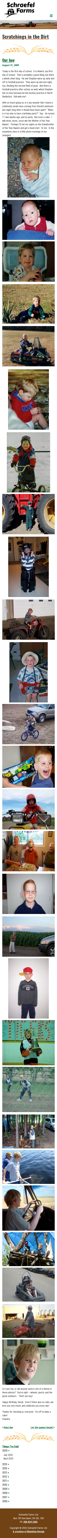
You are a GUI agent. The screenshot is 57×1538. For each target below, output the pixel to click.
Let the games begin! (42, 1427)
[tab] (28, 1450)
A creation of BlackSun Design (28, 1531)
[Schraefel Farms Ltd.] (19, 10)
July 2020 (8, 1455)
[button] (28, 1450)
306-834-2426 (30, 1521)
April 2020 (8, 1458)
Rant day (8, 1427)
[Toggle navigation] (51, 15)
